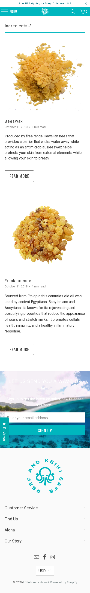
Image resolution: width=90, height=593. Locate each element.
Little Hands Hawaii (36, 582)
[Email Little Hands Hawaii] (36, 557)
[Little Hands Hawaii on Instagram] (52, 557)
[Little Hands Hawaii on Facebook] (44, 557)
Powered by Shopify (63, 582)
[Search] (73, 11)
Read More (19, 176)
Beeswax (14, 121)
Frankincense (18, 280)
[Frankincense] (45, 235)
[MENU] (2, 11)
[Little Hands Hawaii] (45, 11)
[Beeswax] (45, 75)
